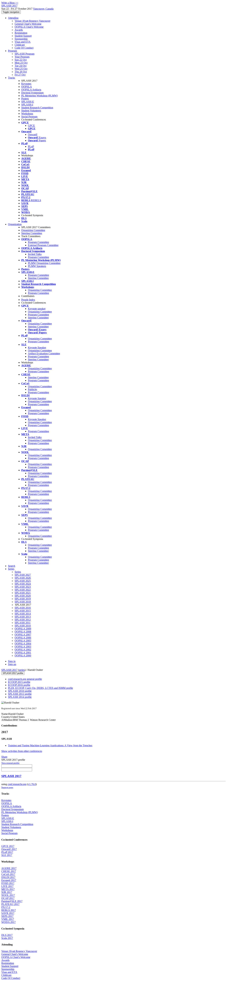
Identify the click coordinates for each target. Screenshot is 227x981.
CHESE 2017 (8, 871)
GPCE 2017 (7, 846)
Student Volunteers (31, 110)
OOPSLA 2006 (23, 637)
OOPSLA (26, 86)
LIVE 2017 (7, 886)
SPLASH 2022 (23, 589)
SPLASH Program (24, 53)
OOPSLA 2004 (23, 643)
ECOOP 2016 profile (19, 685)
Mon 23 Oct (21, 62)
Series (18, 571)
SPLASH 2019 (23, 598)
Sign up (12, 664)
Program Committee (38, 242)
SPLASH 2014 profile (20, 697)
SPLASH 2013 (23, 616)
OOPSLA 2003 (23, 646)
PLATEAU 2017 (10, 904)
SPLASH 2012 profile (20, 694)
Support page (7, 787)
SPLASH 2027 (23, 574)
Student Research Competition (37, 107)
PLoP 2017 (7, 852)
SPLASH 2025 (23, 580)
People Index (28, 299)
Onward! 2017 (9, 849)
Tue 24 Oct (20, 65)
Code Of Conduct (24, 47)
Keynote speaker (37, 308)
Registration (21, 32)
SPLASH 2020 (23, 595)
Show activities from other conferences (21, 751)
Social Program (29, 116)
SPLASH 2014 (23, 613)
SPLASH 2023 (23, 586)
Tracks (11, 77)
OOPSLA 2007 (23, 634)
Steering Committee (31, 233)
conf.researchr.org (17, 784)
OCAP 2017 (7, 898)
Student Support (23, 35)
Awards (19, 29)
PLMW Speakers (37, 266)
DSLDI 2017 (8, 877)
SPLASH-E (27, 101)
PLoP (31, 146)
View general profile (10, 763)
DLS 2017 (6, 935)
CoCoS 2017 (8, 874)
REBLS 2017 (8, 910)
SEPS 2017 (7, 916)
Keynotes (26, 83)
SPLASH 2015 (23, 610)
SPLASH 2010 (23, 625)
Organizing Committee (33, 230)
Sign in (11, 661)
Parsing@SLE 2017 (11, 901)
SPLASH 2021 (23, 592)
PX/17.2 (5, 907)
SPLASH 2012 (23, 619)
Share (4, 756)
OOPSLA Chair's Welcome (29, 26)
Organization (15, 224)
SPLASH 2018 (23, 601)
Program (12, 50)
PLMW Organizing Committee (44, 263)
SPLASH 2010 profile (20, 691)
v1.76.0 (32, 784)
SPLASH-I (27, 104)
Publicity (32, 389)
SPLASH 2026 (23, 577)
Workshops (27, 113)
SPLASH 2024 (23, 583)
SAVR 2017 (7, 913)
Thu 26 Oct (21, 71)
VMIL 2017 (7, 919)
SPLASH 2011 (23, 622)
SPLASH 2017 (9, 669)
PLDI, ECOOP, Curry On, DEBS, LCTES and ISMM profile (40, 688)
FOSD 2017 (7, 883)
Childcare (20, 44)
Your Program (22, 56)
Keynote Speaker (37, 347)
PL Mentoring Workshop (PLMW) (39, 95)
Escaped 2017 (8, 880)
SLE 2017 (6, 855)
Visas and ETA (23, 41)
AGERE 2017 (8, 868)
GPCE (31, 125)
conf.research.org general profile (25, 679)
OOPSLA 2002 (23, 649)
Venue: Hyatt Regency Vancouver (32, 20)
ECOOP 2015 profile (19, 682)
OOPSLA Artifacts (31, 89)
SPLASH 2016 (23, 607)
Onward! (32, 134)
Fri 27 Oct (20, 74)
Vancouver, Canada (43, 8)
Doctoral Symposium (32, 92)
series (22, 669)
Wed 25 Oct (21, 68)
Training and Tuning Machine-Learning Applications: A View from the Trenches (50, 745)
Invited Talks (35, 254)
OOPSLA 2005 (23, 640)
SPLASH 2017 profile (13, 673)
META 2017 (8, 889)
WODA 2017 (8, 922)
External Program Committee (43, 245)
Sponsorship (21, 38)
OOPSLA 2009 (23, 628)
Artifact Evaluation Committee (44, 353)
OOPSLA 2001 (23, 652)
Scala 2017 (7, 938)
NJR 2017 (6, 892)
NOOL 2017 (8, 895)
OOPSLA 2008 (23, 631)
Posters (25, 98)
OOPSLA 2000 (23, 655)
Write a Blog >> (9, 2)
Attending (13, 17)
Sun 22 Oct (21, 59)
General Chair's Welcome (28, 23)
